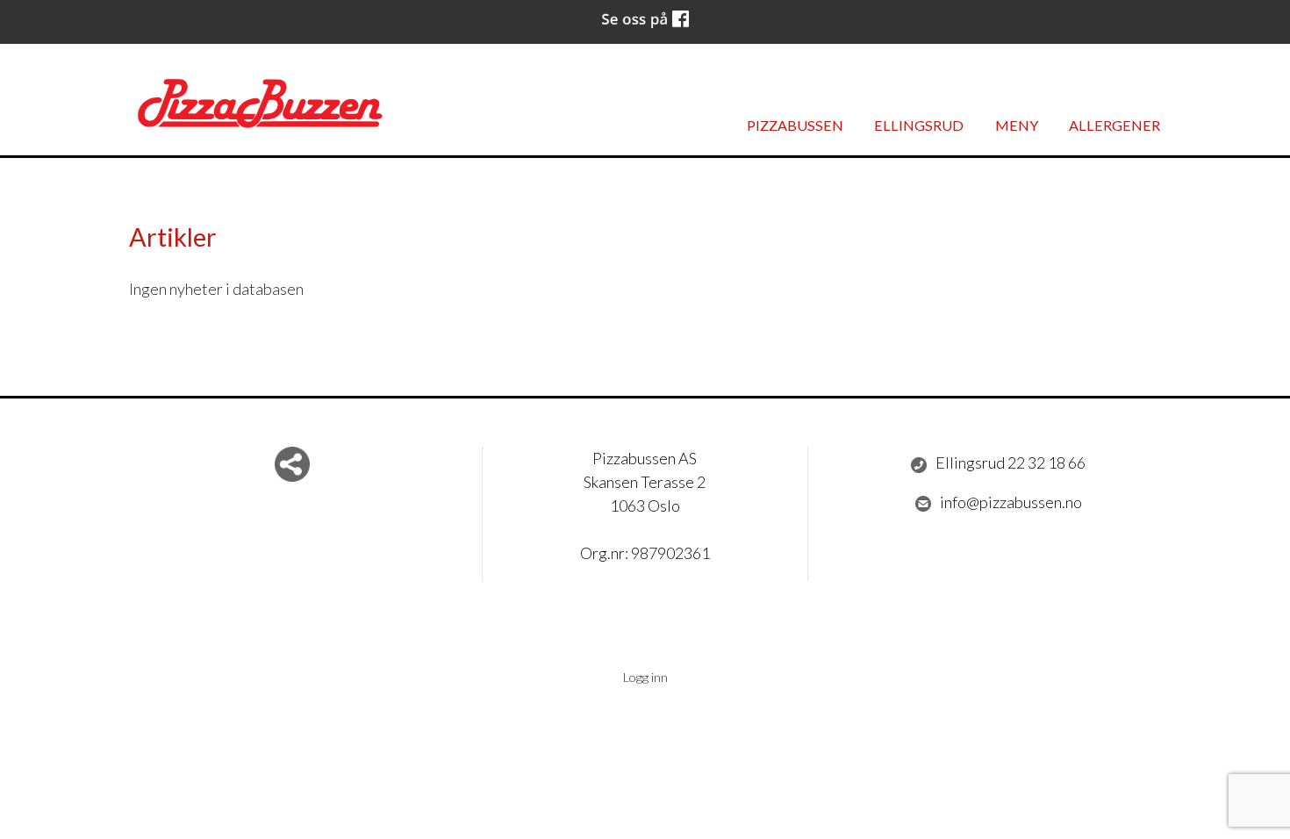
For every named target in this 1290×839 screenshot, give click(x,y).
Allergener (1114, 125)
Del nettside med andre (292, 464)
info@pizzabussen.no (1011, 502)
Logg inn (645, 677)
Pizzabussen (795, 125)
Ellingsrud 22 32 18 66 (1010, 462)
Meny (1016, 125)
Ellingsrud (919, 125)
